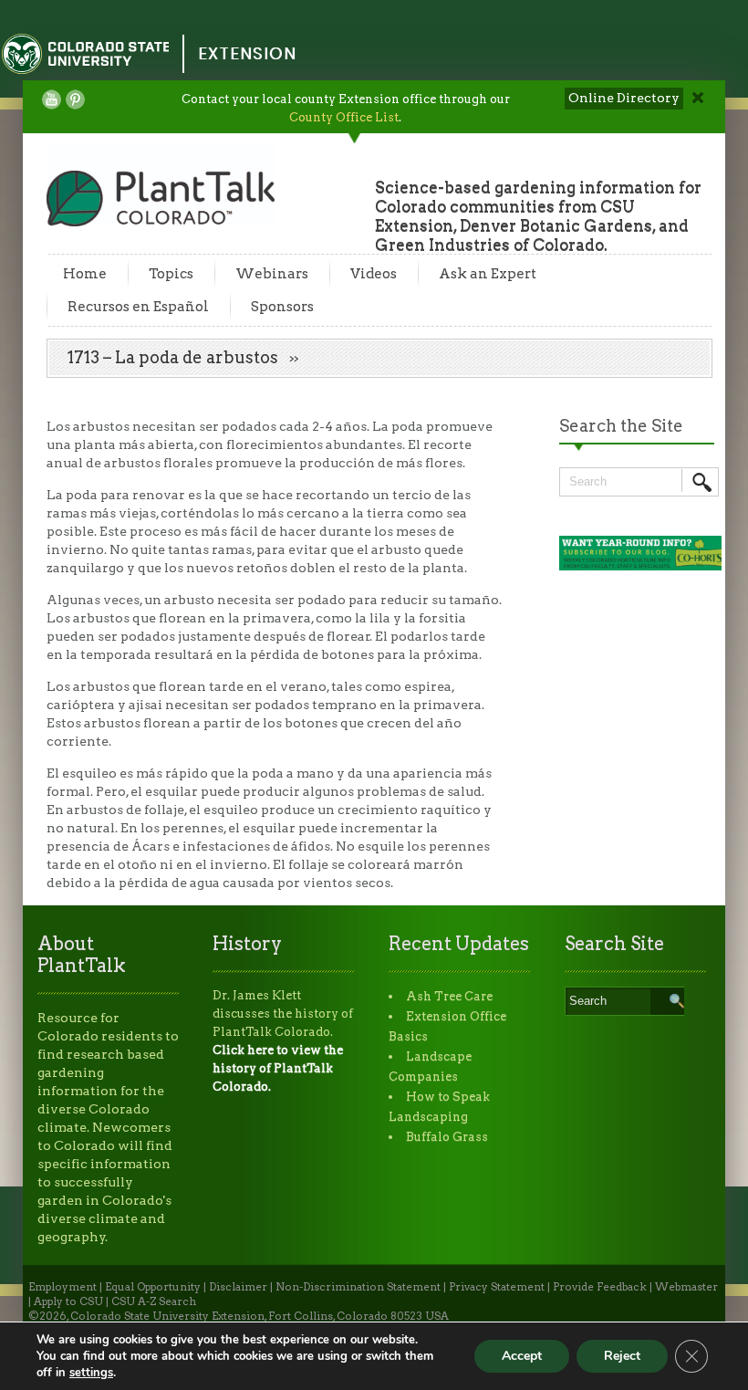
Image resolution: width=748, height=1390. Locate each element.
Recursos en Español (138, 306)
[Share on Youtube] (51, 99)
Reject (622, 1355)
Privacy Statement (497, 1286)
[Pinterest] (75, 99)
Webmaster (686, 1286)
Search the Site (621, 425)
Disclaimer (238, 1286)
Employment (62, 1286)
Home (85, 274)
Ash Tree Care (449, 996)
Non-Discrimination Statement (358, 1286)
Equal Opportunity (153, 1286)
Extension (247, 53)
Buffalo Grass (447, 1137)
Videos (373, 274)
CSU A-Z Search (153, 1301)
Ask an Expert (487, 274)
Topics (171, 274)
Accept (522, 1355)
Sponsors (282, 306)
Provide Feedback (600, 1286)
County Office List (344, 117)
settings (91, 1372)
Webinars (271, 274)
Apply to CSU (68, 1301)
